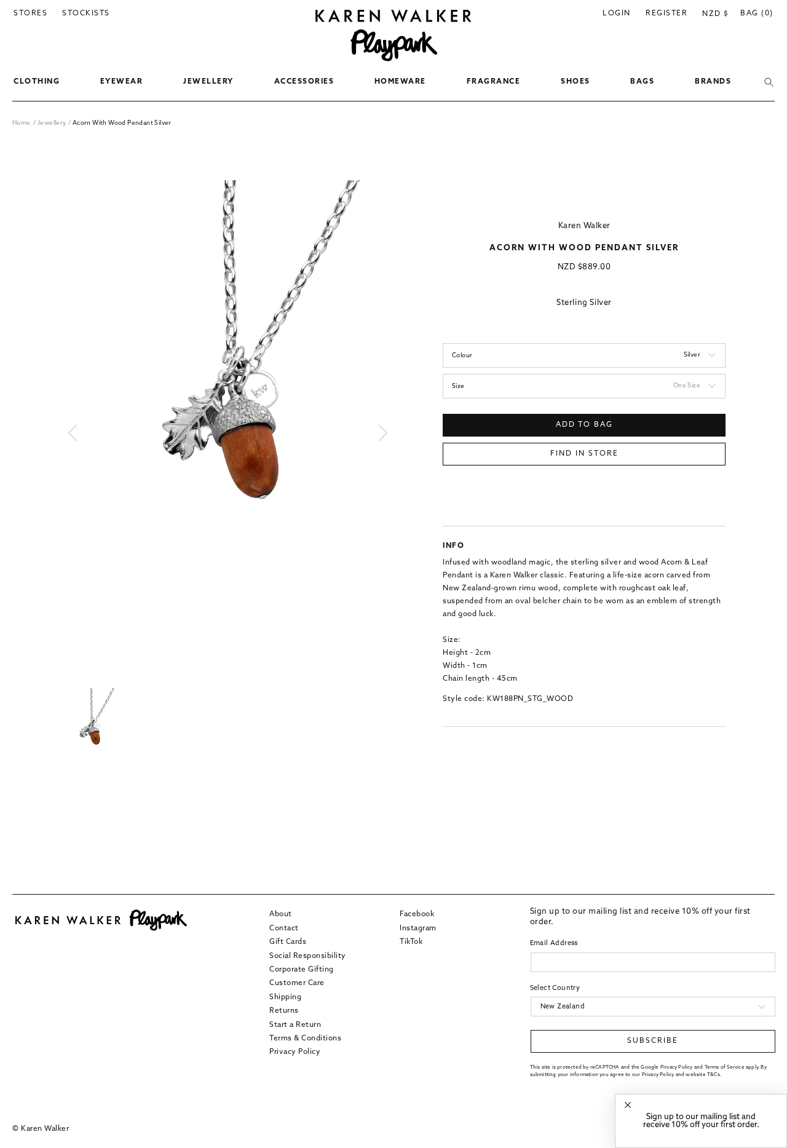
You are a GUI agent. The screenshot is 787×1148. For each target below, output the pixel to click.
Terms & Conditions (305, 1038)
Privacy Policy (294, 1052)
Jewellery (53, 123)
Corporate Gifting (301, 969)
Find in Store (584, 453)
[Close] (628, 1105)
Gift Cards (287, 942)
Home (21, 123)
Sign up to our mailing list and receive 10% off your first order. (701, 1121)
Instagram (418, 928)
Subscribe (652, 1041)
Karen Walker (584, 226)
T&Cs (713, 1074)
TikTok (411, 942)
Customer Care (297, 983)
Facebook (417, 914)
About (280, 914)
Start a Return (295, 1024)
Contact (284, 928)
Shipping (285, 996)
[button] (36, 82)
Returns (284, 1011)
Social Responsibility (307, 955)
